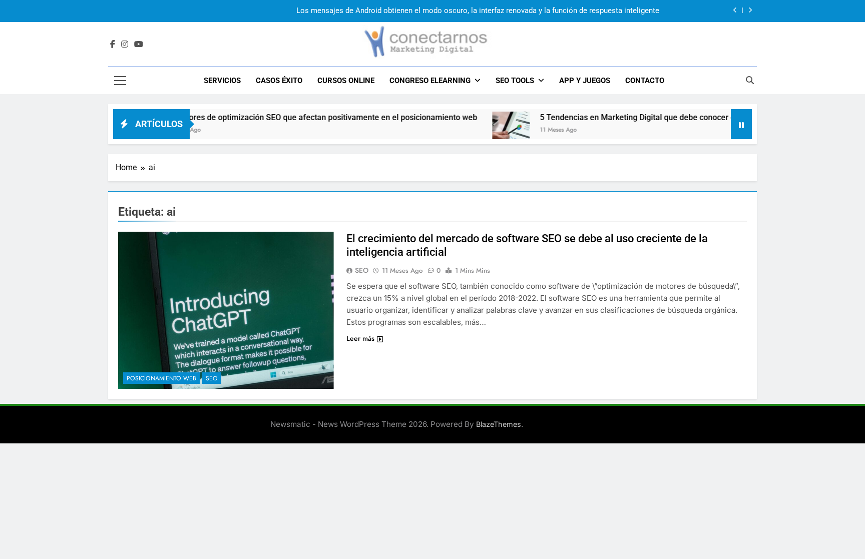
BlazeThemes (498, 424)
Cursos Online (345, 80)
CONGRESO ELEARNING (430, 80)
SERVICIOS (222, 80)
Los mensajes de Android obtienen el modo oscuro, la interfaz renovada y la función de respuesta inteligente (477, 11)
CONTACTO (644, 80)
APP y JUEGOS (584, 80)
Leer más (360, 338)
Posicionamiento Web (161, 378)
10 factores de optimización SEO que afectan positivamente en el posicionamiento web (301, 117)
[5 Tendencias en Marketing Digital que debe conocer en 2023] (492, 130)
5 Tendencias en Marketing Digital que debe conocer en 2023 (630, 117)
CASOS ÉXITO (279, 80)
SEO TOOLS (515, 80)
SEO (212, 378)
